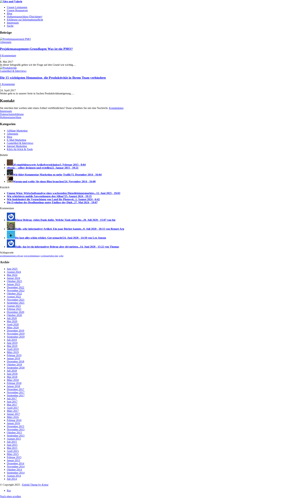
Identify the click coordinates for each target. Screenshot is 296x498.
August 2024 (14, 271)
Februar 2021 (14, 309)
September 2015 (15, 435)
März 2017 (13, 410)
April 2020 (13, 324)
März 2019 (13, 352)
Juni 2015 (12, 444)
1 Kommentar (7, 84)
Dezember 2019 (15, 330)
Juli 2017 (12, 398)
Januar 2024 (13, 278)
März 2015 (13, 454)
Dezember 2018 (15, 361)
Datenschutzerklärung (12, 114)
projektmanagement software (11, 256)
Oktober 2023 (14, 281)
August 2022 (14, 296)
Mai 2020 (12, 321)
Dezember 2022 (15, 287)
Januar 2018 (13, 386)
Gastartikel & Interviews (13, 71)
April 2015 (13, 451)
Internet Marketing (17, 146)
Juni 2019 (12, 342)
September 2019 (15, 336)
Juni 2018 (12, 373)
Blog (9, 136)
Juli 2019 (12, 339)
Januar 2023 (13, 284)
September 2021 (15, 302)
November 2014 (15, 466)
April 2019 (13, 349)
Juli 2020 (12, 318)
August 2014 (14, 475)
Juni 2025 (12, 268)
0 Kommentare (8, 55)
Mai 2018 (12, 376)
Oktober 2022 (14, 293)
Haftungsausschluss (10, 117)
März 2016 (13, 417)
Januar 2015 (13, 460)
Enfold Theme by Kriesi (35, 484)
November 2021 (15, 299)
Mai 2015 (12, 448)
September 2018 (15, 367)
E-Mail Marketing (16, 139)
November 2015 (15, 429)
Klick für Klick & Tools (20, 149)
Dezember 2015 (15, 426)
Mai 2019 (12, 346)
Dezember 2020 (15, 312)
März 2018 (13, 380)
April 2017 (13, 407)
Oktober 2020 (14, 315)
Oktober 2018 (14, 364)
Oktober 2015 (14, 432)
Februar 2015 (14, 457)
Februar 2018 (14, 383)
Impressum (6, 111)
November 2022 (15, 290)
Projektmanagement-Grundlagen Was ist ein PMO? (36, 49)
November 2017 (15, 392)
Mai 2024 (12, 275)
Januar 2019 (13, 358)
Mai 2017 (12, 404)
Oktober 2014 (14, 469)
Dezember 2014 (15, 463)
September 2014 (15, 472)
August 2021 (14, 305)
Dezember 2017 (15, 389)
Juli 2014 (12, 478)
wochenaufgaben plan (49, 256)
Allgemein (5, 42)
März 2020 (13, 327)
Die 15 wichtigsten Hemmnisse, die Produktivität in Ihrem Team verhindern (53, 77)
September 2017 (15, 395)
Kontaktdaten (116, 108)
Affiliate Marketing (17, 130)
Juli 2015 (12, 441)
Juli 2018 (12, 370)
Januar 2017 (13, 414)
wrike (61, 256)
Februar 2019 (14, 355)
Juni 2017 (12, 401)
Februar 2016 (14, 420)
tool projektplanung (32, 256)
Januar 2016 (13, 423)
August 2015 (14, 438)
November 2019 (15, 333)
